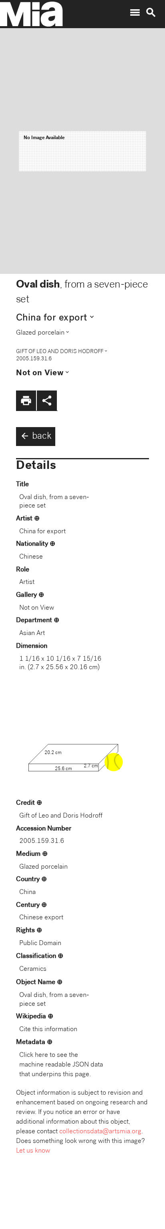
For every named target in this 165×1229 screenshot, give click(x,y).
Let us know (33, 1151)
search (151, 12)
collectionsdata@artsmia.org (100, 1131)
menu (135, 12)
